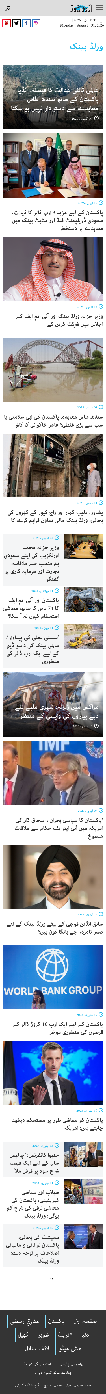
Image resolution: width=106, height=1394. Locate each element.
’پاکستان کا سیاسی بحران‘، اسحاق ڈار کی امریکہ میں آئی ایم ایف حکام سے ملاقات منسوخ (58, 828)
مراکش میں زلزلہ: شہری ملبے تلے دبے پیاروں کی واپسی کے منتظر (57, 711)
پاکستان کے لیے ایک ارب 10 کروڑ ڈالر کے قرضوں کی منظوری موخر (58, 1028)
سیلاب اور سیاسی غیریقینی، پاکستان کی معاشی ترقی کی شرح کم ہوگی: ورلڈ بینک (33, 1204)
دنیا (85, 1334)
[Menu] (99, 8)
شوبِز (43, 1334)
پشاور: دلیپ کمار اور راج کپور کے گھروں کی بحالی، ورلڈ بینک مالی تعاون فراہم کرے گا (55, 516)
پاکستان (56, 1321)
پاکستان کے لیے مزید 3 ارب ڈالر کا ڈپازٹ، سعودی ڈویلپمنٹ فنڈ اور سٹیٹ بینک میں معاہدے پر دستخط (57, 220)
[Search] (8, 9)
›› (51, 1278)
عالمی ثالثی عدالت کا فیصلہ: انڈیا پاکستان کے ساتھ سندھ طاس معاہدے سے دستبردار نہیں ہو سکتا (55, 99)
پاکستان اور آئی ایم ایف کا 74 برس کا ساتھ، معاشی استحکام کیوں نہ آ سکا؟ (31, 608)
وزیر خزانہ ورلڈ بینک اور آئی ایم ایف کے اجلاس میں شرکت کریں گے (59, 320)
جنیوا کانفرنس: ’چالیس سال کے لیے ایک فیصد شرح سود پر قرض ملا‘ (34, 1163)
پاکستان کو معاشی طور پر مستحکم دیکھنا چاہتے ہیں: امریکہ (57, 1124)
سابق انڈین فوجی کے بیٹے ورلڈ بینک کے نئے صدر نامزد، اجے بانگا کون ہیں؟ (55, 928)
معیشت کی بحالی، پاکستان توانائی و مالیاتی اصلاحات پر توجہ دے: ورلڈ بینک (32, 1249)
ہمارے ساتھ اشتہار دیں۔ (53, 1372)
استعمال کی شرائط (37, 1364)
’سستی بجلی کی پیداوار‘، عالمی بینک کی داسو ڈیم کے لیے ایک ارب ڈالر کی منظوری (32, 649)
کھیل (23, 1334)
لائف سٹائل (37, 1348)
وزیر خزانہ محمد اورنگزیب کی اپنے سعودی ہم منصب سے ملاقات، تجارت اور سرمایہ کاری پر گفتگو (31, 563)
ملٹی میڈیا (69, 1348)
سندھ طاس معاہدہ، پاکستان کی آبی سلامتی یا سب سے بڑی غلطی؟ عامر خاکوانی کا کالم (53, 421)
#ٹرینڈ (65, 1334)
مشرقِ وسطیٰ (24, 1321)
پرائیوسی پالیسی (71, 1364)
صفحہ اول (85, 1321)
